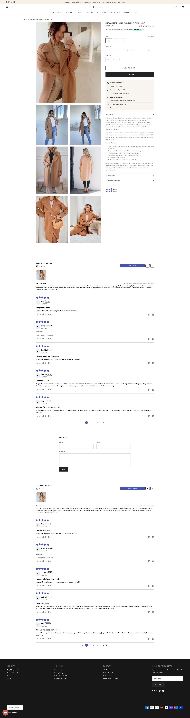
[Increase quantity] (119, 59)
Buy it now (129, 75)
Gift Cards (106, 670)
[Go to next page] (107, 422)
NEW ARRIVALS (57, 13)
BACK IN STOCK (115, 13)
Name (61, 442)
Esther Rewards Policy (61, 676)
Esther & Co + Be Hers (110, 679)
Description (109, 114)
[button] (109, 189)
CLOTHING (90, 13)
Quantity (108, 55)
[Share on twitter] (153, 314)
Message (62, 451)
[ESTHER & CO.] (95, 7)
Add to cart (129, 68)
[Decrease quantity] (107, 59)
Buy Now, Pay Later (60, 679)
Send (63, 469)
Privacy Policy (58, 673)
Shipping (9, 679)
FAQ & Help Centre (13, 670)
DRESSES (80, 13)
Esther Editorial (108, 676)
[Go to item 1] (41, 275)
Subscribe (158, 684)
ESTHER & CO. (14, 712)
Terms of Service (59, 670)
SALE (136, 13)
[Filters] (147, 265)
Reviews (9, 676)
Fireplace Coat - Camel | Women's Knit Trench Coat (39, 19)
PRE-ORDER (69, 13)
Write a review (132, 266)
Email (98, 442)
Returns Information (13, 673)
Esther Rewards (108, 673)
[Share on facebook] (149, 314)
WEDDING (127, 13)
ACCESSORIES (101, 13)
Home (24, 19)
